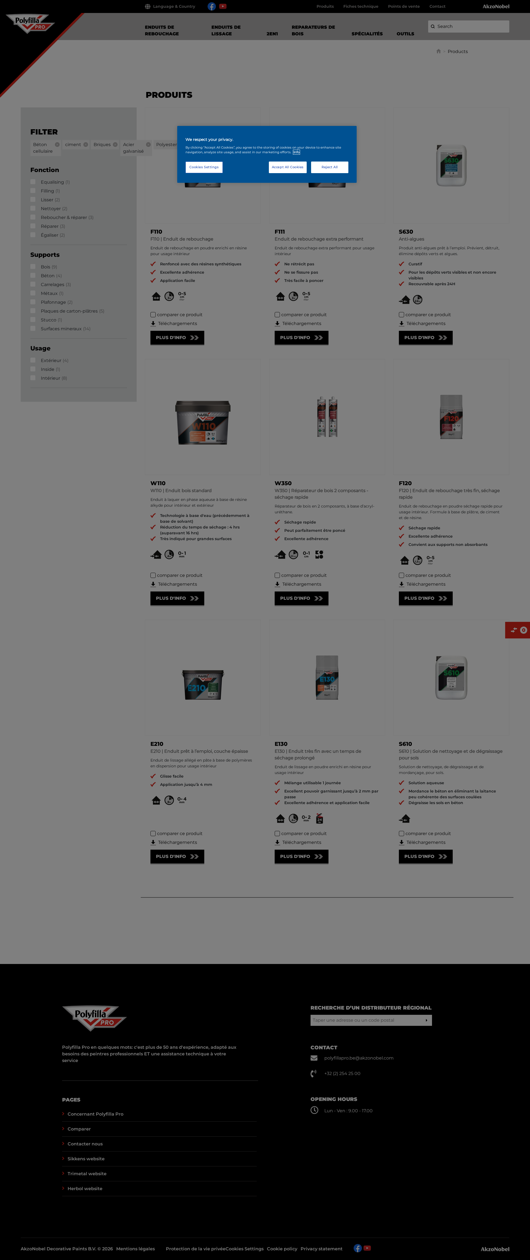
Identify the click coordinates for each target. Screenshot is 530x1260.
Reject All (330, 167)
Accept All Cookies (288, 167)
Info (296, 152)
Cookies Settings (204, 167)
